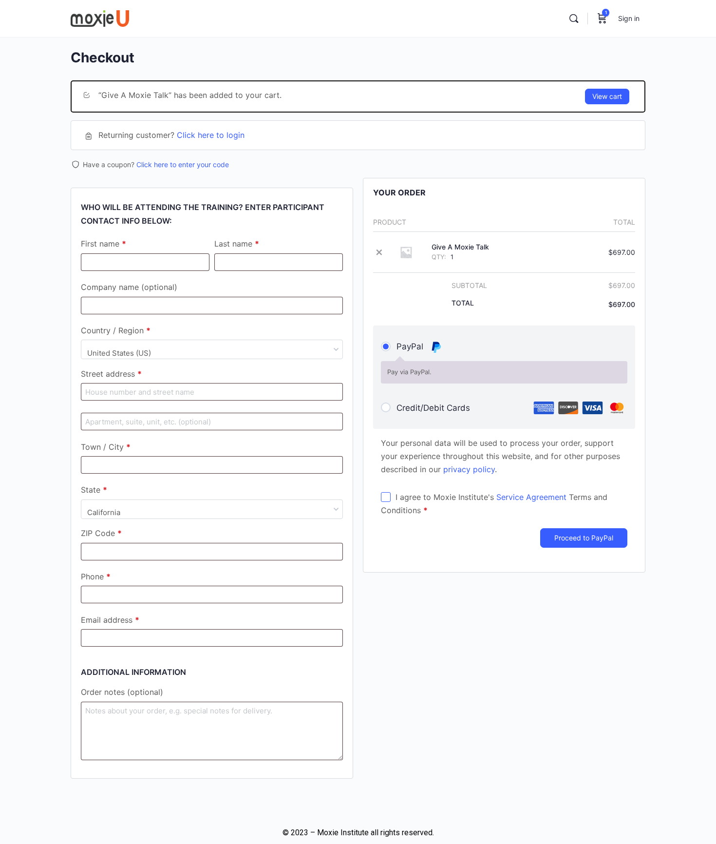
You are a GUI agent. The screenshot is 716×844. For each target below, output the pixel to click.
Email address (110, 620)
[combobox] (212, 349)
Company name (129, 287)
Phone (96, 577)
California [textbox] (103, 512)
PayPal (411, 346)
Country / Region (116, 330)
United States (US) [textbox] (119, 353)
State (94, 490)
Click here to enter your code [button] (182, 164)
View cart (607, 96)
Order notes (122, 692)
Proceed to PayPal (583, 538)
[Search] (574, 18)
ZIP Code (101, 533)
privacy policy (469, 469)
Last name (236, 244)
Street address (111, 374)
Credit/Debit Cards (433, 408)
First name (103, 244)
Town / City (106, 447)
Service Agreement (531, 497)
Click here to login (211, 135)
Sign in (629, 18)
